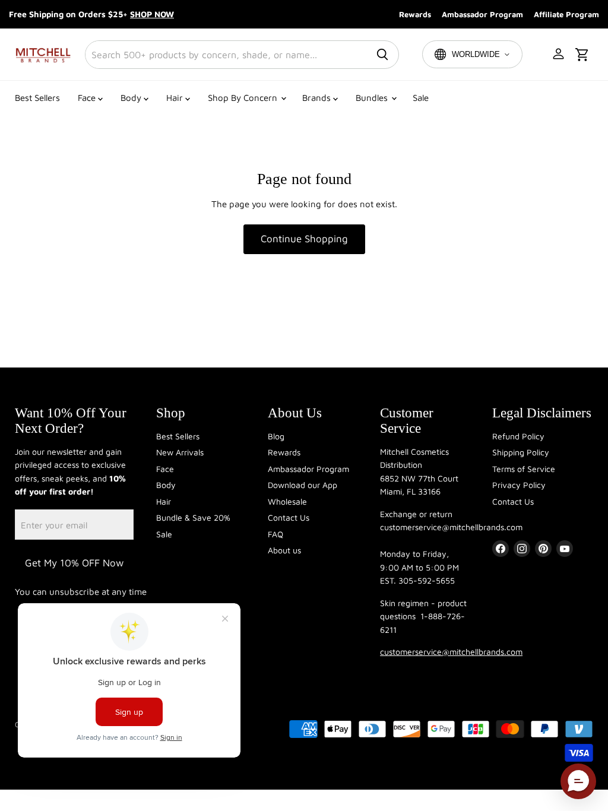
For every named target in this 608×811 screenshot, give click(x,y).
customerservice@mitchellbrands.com (451, 652)
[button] (559, 54)
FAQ (275, 534)
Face (88, 98)
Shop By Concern (244, 98)
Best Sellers (37, 98)
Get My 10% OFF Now (74, 563)
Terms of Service (523, 469)
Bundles (373, 98)
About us (284, 550)
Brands (317, 98)
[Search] (382, 54)
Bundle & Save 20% (193, 517)
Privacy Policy (519, 485)
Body (132, 98)
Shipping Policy (520, 452)
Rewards (415, 14)
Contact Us (288, 517)
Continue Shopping (304, 239)
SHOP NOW (152, 14)
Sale (421, 98)
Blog (276, 436)
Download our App (302, 485)
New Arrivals (180, 452)
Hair (175, 98)
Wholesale (287, 501)
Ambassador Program (482, 14)
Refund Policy (518, 436)
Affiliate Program (566, 14)
